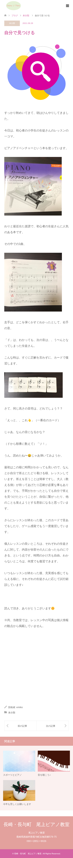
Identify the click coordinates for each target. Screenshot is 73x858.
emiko (19, 707)
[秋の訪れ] (20, 726)
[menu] (67, 6)
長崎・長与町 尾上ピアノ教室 (36, 824)
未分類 (12, 23)
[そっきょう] (53, 726)
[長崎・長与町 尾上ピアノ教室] (13, 6)
